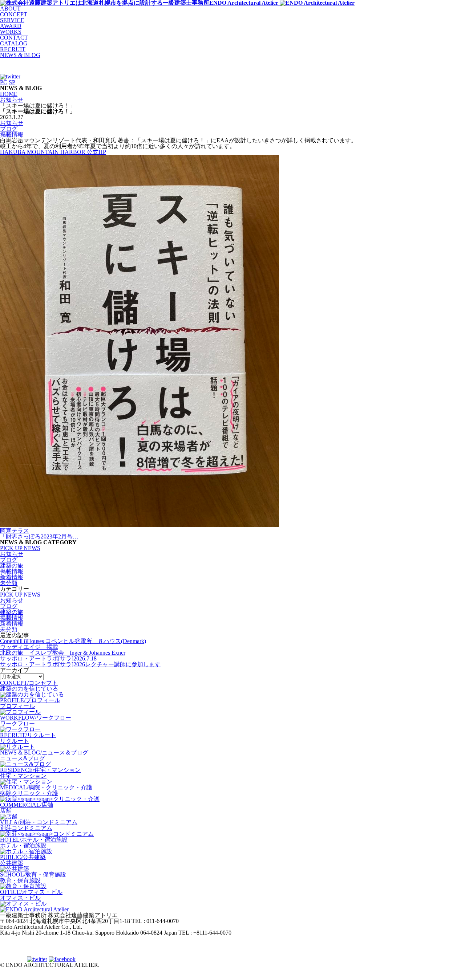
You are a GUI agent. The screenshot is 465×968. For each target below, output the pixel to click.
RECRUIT (12, 49)
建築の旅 (11, 565)
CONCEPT (13, 14)
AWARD (10, 26)
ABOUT (10, 8)
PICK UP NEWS (20, 548)
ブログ (8, 129)
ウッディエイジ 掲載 (29, 647)
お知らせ (11, 123)
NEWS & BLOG (20, 55)
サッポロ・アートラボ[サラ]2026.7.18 (48, 658)
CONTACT (14, 37)
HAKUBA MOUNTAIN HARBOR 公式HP (53, 152)
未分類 (8, 583)
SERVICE (12, 20)
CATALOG (14, 43)
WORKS (10, 32)
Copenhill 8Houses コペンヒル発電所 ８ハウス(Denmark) (73, 641)
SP (12, 82)
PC (3, 82)
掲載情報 (11, 134)
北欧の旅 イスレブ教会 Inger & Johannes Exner (62, 653)
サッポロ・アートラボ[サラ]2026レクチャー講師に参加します (80, 664)
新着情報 (11, 577)
